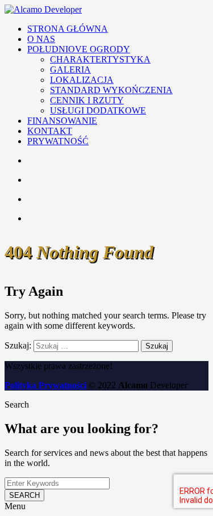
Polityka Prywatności (45, 385)
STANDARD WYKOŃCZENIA (111, 90)
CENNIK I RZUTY (87, 100)
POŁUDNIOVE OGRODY (78, 49)
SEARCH (24, 495)
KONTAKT (49, 131)
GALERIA (70, 69)
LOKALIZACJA (82, 80)
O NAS (41, 39)
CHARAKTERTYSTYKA (100, 59)
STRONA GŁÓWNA (67, 28)
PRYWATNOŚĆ (58, 141)
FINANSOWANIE (62, 120)
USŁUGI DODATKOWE (98, 110)
